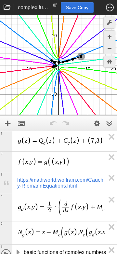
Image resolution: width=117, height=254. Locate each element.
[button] (109, 7)
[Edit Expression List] (96, 123)
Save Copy (77, 7)
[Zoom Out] (109, 48)
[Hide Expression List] (109, 123)
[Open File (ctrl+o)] (7, 7)
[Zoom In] (109, 36)
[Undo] (52, 123)
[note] (55, 6)
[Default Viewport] (109, 62)
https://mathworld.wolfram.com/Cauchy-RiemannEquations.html (60, 183)
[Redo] (65, 123)
